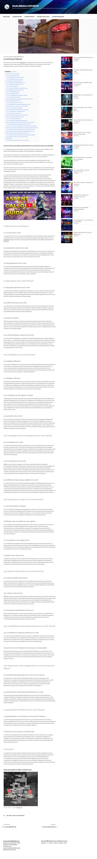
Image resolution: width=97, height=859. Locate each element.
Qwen (65, 842)
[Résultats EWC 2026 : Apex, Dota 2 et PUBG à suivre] (66, 238)
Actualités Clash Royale (58, 16)
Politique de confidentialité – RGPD (11, 842)
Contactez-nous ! (7, 846)
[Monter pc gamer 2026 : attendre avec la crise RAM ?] (66, 62)
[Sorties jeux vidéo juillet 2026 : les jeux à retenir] (66, 75)
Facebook (60, 842)
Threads (51, 842)
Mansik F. (20, 57)
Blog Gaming (6, 16)
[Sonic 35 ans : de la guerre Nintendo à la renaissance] (66, 188)
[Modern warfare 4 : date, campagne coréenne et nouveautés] (66, 138)
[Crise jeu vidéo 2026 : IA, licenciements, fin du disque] (66, 125)
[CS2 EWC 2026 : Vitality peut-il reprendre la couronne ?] (66, 200)
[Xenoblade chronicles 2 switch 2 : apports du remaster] (66, 150)
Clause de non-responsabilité (10, 844)
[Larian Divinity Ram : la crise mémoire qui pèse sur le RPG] (66, 225)
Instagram (43, 842)
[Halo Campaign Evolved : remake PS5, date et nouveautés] (66, 163)
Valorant (22, 62)
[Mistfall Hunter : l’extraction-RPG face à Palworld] (66, 100)
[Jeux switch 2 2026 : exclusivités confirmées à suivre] (66, 175)
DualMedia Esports (25, 6)
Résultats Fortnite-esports (9, 849)
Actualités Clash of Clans (43, 16)
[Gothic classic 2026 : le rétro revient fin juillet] (66, 113)
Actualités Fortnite (17, 16)
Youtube (56, 842)
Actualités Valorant (29, 16)
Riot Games (19, 807)
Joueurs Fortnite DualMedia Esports (11, 847)
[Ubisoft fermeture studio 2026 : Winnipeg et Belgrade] (66, 213)
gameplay (6, 239)
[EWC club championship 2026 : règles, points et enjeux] (66, 88)
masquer (14, 71)
